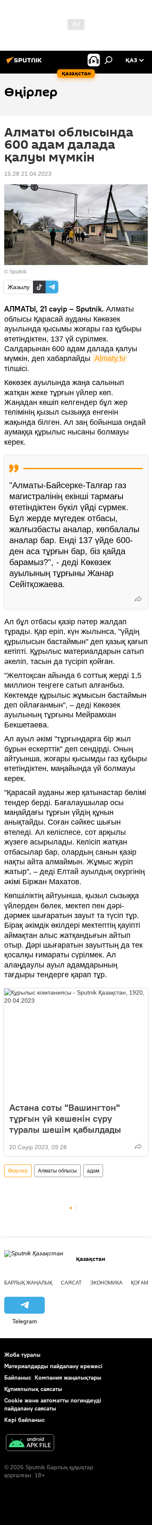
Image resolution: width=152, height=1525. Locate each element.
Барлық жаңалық (28, 1283)
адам (93, 1171)
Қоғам (139, 1283)
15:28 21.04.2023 (28, 173)
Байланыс (17, 1377)
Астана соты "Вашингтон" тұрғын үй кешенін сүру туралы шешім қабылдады (65, 1118)
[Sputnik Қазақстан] (25, 63)
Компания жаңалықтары (68, 1377)
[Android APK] (30, 1443)
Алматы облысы (57, 1171)
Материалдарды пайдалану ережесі (53, 1366)
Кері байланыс (24, 1420)
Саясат (71, 1283)
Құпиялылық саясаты (33, 1389)
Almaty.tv (110, 358)
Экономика (106, 1283)
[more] (138, 598)
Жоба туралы (22, 1354)
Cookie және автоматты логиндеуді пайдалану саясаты (52, 1404)
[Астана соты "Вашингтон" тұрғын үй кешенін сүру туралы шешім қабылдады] (76, 1043)
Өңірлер (18, 1171)
